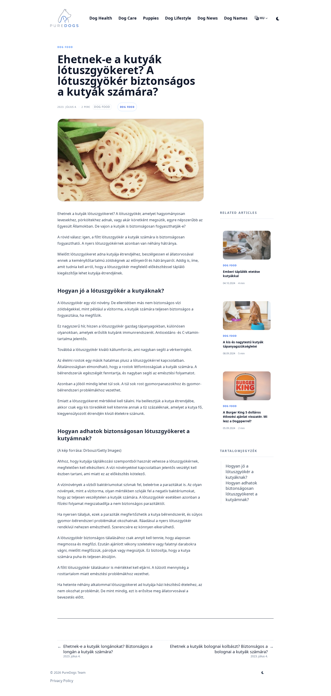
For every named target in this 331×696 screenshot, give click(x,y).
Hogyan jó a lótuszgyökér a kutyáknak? (240, 471)
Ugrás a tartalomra (72, 4)
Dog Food (65, 47)
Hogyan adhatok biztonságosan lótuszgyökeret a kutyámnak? (241, 491)
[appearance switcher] (278, 18)
